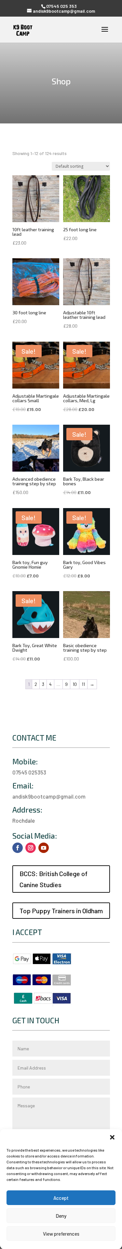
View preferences (61, 1234)
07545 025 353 (61, 6)
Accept (61, 1198)
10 (75, 684)
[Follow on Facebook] (17, 848)
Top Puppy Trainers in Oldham (61, 911)
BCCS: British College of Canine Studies (54, 879)
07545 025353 (29, 772)
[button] (112, 1137)
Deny (61, 1216)
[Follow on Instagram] (30, 848)
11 (83, 684)
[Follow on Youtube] (43, 848)
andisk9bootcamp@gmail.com (49, 796)
